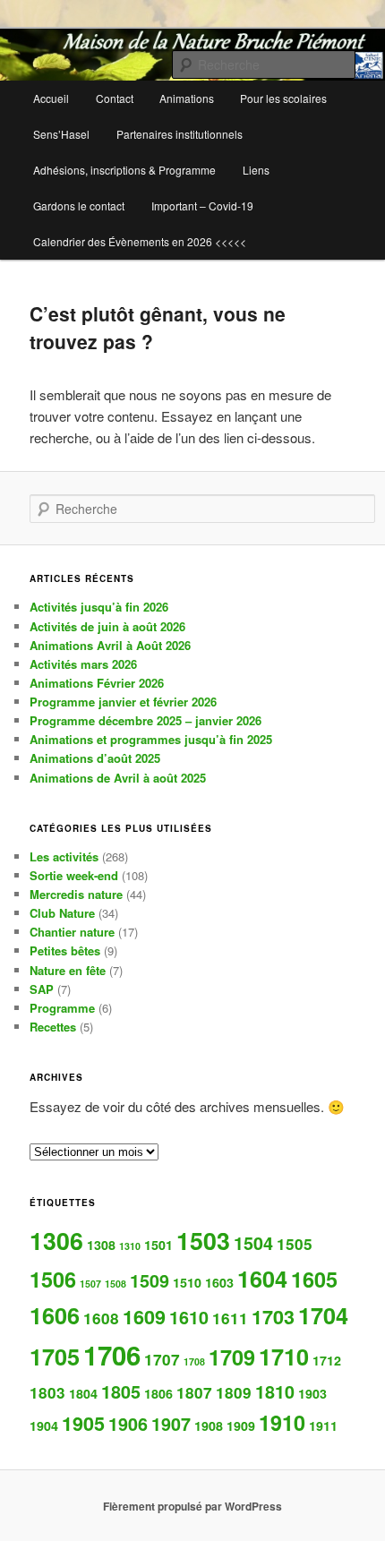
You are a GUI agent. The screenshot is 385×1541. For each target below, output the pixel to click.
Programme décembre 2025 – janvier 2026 (145, 720)
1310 (130, 1246)
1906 (128, 1423)
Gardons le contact (78, 205)
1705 (55, 1356)
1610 (189, 1317)
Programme (62, 1007)
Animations (186, 98)
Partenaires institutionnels (179, 133)
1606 (55, 1315)
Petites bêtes (65, 950)
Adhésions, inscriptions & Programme (124, 169)
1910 (282, 1422)
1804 (83, 1393)
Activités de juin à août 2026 (107, 626)
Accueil (51, 98)
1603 (219, 1282)
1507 (90, 1283)
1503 (203, 1240)
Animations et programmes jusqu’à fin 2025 (151, 739)
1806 (158, 1393)
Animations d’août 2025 (95, 757)
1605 (314, 1279)
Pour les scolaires (283, 98)
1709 (232, 1357)
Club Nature (62, 912)
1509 (149, 1280)
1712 (326, 1360)
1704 (323, 1315)
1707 (162, 1359)
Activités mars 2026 (83, 663)
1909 (241, 1425)
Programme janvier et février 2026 (123, 701)
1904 (44, 1425)
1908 (208, 1425)
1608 (101, 1318)
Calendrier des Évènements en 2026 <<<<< (139, 241)
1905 (83, 1423)
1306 (56, 1240)
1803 (47, 1392)
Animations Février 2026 (97, 682)
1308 (101, 1245)
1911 (323, 1425)
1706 (112, 1355)
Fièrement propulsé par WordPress (192, 1506)
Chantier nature (72, 931)
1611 (230, 1318)
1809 (234, 1392)
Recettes (53, 1026)
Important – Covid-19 (202, 205)
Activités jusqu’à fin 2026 (99, 606)
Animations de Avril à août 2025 (118, 777)
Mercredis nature (76, 894)
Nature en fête (68, 970)
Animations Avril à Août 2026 (110, 645)
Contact (114, 98)
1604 (262, 1279)
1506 (53, 1279)
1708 (194, 1361)
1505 (294, 1243)
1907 (171, 1423)
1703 (273, 1317)
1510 (187, 1282)
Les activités (64, 856)
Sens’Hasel (61, 133)
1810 (275, 1391)
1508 (115, 1283)
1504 (253, 1242)
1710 (284, 1356)
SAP (42, 988)
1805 (121, 1391)
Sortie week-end (74, 875)
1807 (194, 1392)
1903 (312, 1393)
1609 (144, 1317)
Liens (256, 169)
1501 (158, 1245)
